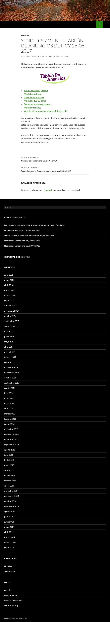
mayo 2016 (9, 403)
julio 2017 (8, 331)
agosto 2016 (9, 388)
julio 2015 (8, 455)
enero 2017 (9, 362)
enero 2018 (9, 300)
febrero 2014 (10, 542)
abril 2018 (8, 285)
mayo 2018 (9, 280)
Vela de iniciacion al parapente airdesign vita (45, 111)
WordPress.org (11, 605)
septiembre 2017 (11, 321)
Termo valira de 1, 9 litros (36, 90)
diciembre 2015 (11, 429)
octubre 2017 (10, 316)
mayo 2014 (9, 527)
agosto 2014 (9, 511)
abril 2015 (8, 470)
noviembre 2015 (11, 434)
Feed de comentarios (13, 600)
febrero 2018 (10, 295)
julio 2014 (8, 516)
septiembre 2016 (11, 383)
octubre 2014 (10, 501)
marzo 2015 (9, 475)
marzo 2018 (9, 290)
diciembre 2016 (11, 367)
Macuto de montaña (34, 97)
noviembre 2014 (11, 496)
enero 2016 (9, 424)
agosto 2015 (9, 449)
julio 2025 (8, 275)
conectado (48, 190)
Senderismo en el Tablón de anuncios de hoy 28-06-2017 (46, 169)
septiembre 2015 (11, 444)
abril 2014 (8, 532)
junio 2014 (9, 522)
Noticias (25, 36)
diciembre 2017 (11, 305)
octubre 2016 (10, 377)
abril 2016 (8, 408)
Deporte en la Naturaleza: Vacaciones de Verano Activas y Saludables (34, 225)
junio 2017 (9, 336)
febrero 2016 (10, 419)
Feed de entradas (11, 595)
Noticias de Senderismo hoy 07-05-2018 (22, 230)
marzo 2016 (9, 413)
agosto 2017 (9, 326)
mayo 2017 (9, 341)
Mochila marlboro (33, 93)
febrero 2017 (10, 357)
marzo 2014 (9, 537)
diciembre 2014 (11, 491)
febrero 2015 (10, 480)
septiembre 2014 (11, 506)
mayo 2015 (9, 465)
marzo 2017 (9, 352)
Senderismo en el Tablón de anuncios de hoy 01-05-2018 (29, 235)
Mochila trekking (32, 107)
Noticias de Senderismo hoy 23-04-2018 (22, 246)
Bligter (43, 56)
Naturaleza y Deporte (16, 24)
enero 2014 (9, 547)
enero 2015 (9, 486)
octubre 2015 (10, 439)
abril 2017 (8, 347)
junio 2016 (9, 398)
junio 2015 (9, 460)
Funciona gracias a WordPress (15, 618)
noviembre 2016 (11, 372)
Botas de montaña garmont (37, 104)
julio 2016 (8, 393)
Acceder (8, 590)
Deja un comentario (60, 56)
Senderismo (9, 571)
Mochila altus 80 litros (35, 100)
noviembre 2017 (11, 311)
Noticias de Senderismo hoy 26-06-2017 (39, 159)
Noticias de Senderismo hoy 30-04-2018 (22, 240)
